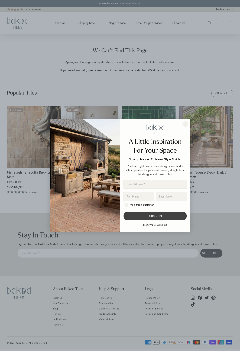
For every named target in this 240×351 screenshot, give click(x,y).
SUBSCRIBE (155, 216)
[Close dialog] (185, 124)
